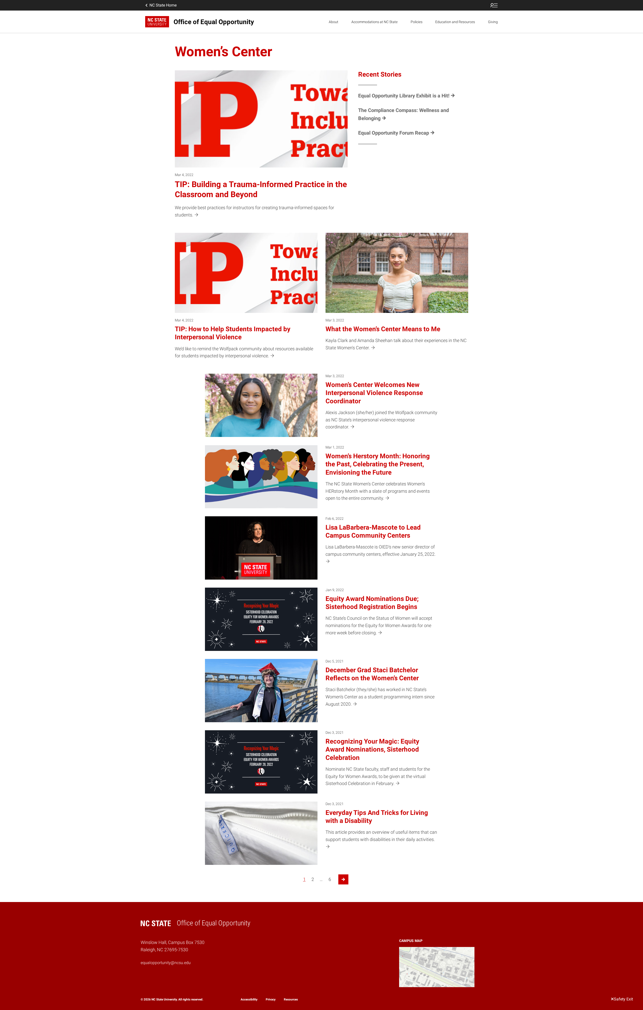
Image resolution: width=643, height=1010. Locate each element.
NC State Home (163, 5)
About (333, 22)
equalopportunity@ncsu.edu (166, 962)
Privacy (271, 999)
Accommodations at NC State (374, 22)
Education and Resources (455, 22)
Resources (291, 999)
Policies (416, 22)
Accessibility (249, 999)
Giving (493, 22)
